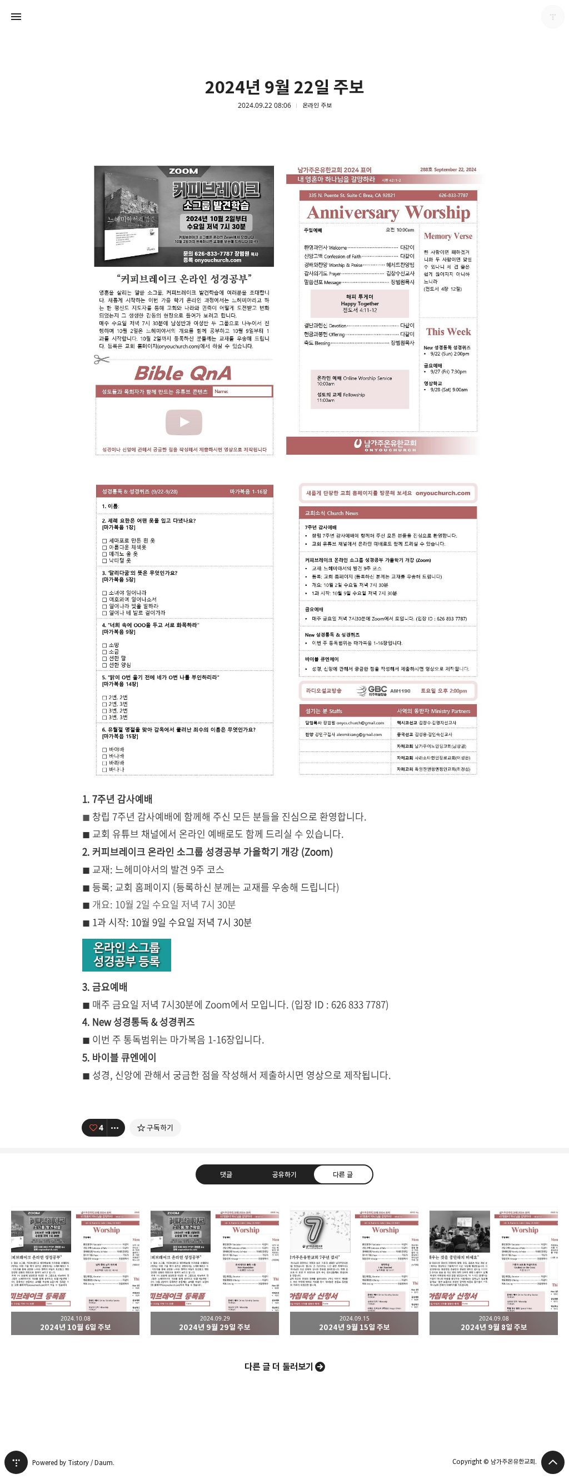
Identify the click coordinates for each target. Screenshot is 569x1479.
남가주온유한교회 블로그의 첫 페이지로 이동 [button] (284, 16)
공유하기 (284, 1174)
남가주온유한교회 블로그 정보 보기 (553, 16)
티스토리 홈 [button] (16, 1462)
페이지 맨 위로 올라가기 (553, 1462)
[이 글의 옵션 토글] (116, 1128)
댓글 (226, 1174)
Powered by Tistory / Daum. (73, 1462)
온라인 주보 (317, 105)
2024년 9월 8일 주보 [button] (494, 1271)
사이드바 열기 (16, 16)
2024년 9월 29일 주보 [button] (215, 1271)
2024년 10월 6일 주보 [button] (75, 1271)
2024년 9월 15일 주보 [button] (354, 1271)
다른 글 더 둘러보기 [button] (278, 1366)
